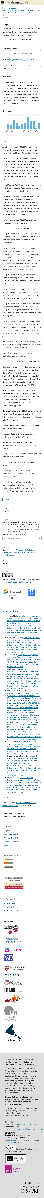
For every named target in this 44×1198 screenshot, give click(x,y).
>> (9, 797)
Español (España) (11, 838)
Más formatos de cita (12, 538)
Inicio (4, 8)
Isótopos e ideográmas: (28, 654)
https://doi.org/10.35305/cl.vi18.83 (21, 60)
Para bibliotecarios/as (11, 911)
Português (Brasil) (11, 834)
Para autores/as (9, 907)
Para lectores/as (9, 903)
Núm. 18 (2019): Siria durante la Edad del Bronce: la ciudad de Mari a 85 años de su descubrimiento (20, 11)
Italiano (7, 845)
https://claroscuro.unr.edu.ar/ (23, 1124)
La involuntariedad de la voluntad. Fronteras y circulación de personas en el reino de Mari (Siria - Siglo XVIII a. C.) (24, 694)
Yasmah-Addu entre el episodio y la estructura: (22, 728)
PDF (7, 499)
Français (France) (11, 841)
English (7, 831)
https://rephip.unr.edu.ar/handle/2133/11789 (24, 1129)
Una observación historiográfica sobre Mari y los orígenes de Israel (24, 780)
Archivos (12, 8)
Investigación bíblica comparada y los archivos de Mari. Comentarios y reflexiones (21, 712)
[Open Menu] (2, 2)
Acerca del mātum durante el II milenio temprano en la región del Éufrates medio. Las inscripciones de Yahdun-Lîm (23, 759)
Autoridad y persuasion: (29, 741)
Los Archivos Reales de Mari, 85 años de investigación (23, 638)
